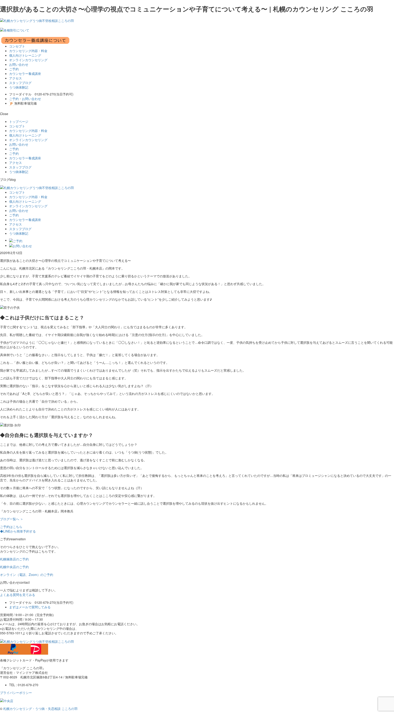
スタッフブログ (20, 82)
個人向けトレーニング (25, 55)
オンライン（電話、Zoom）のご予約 (26, 574)
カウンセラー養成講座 (25, 73)
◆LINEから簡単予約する (18, 531)
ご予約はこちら (11, 526)
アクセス (15, 78)
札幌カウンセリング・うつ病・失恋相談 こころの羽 (40, 708)
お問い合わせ (18, 64)
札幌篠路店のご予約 (14, 559)
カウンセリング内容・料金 (28, 50)
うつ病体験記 (18, 87)
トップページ (18, 121)
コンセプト (17, 46)
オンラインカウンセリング (28, 60)
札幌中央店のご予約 (14, 566)
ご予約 (14, 69)
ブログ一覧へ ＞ (11, 519)
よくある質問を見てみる (17, 594)
